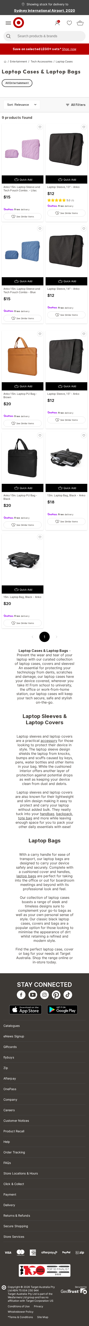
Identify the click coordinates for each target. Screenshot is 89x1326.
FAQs (7, 1163)
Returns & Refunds (16, 1215)
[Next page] (56, 637)
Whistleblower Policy (20, 1311)
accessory (49, 740)
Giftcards (10, 1047)
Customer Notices (16, 1120)
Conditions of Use (19, 1306)
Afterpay (9, 1078)
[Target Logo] (18, 23)
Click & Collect (13, 1184)
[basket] (80, 23)
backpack (64, 814)
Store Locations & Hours (20, 1173)
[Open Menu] (8, 23)
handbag (47, 814)
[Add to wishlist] (40, 127)
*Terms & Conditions (20, 1317)
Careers (9, 1110)
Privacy (38, 1306)
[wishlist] (69, 23)
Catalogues (11, 1025)
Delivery (9, 1205)
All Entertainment (17, 83)
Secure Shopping (15, 1226)
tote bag (25, 818)
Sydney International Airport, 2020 (44, 10)
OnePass (9, 1089)
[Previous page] (32, 637)
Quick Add (26, 179)
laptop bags (26, 876)
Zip (5, 1068)
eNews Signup (13, 1036)
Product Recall (13, 1131)
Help (6, 1141)
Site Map (42, 1317)
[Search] (8, 36)
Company (10, 1099)
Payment (9, 1194)
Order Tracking (14, 1152)
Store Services (13, 1236)
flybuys (8, 1057)
